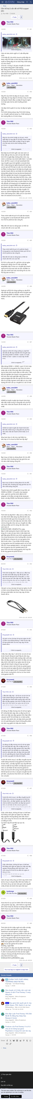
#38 (31, 855)
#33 (31, 564)
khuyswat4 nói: (7, 635)
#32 (31, 510)
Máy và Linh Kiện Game (22, 1007)
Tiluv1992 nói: (7, 569)
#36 (31, 736)
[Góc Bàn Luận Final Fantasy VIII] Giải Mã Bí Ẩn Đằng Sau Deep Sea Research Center (18, 1015)
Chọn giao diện (6, 1074)
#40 (31, 923)
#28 (31, 396)
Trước (15, 17)
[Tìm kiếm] (31, 2)
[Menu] (2, 2)
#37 (31, 788)
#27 (31, 342)
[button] (16, 1078)
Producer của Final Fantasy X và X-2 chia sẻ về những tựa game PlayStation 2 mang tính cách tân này (18, 1028)
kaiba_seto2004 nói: (8, 34)
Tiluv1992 (5, 13)
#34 (31, 630)
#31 (31, 474)
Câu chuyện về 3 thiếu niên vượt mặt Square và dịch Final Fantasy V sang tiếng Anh (18, 992)
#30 (31, 453)
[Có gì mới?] (27, 2)
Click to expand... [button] (16, 50)
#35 (31, 687)
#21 (31, 29)
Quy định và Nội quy (7, 1085)
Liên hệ (3, 1081)
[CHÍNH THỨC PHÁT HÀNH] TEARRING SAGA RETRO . (16, 980)
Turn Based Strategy (19, 983)
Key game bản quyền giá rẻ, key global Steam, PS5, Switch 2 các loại (18, 1004)
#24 (31, 211)
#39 (31, 898)
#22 (31, 91)
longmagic (8, 983)
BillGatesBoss (9, 1007)
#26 (31, 286)
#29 (31, 419)
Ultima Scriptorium (20, 996)
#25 (31, 240)
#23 (31, 128)
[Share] (27, 29)
